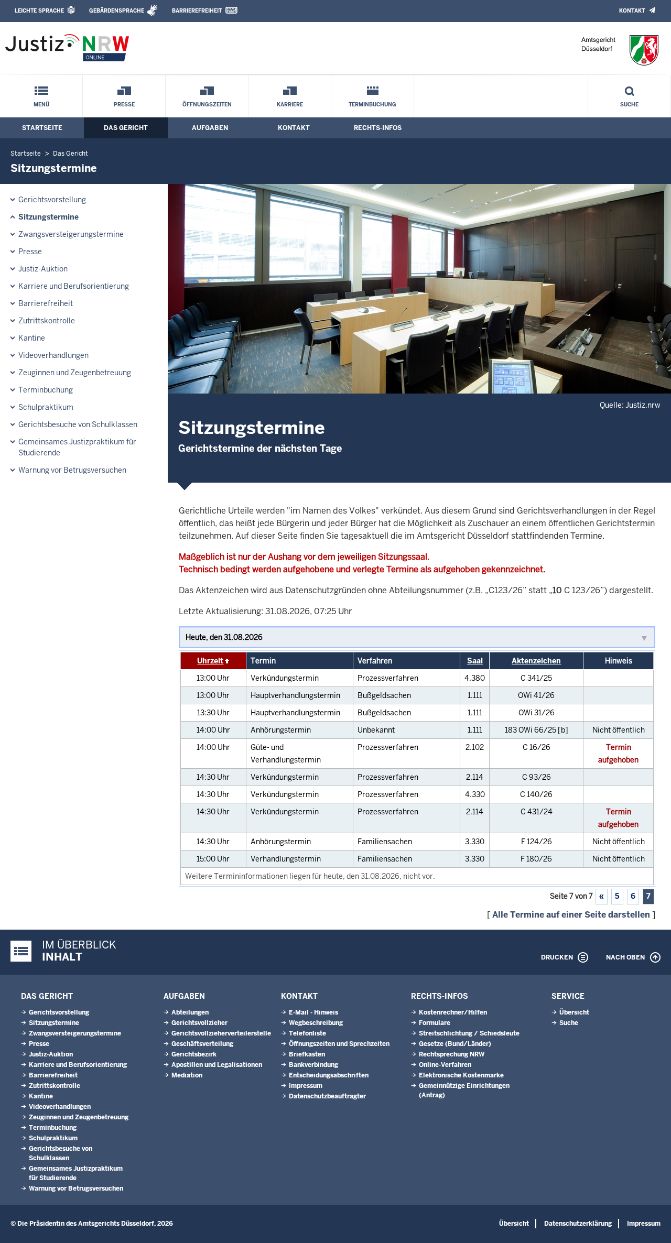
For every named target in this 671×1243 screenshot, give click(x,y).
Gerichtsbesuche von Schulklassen (77, 424)
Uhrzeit (210, 661)
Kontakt (632, 10)
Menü (41, 104)
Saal (475, 661)
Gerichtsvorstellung (52, 199)
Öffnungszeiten (207, 104)
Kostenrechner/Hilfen (453, 1012)
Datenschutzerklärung (578, 1223)
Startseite (42, 128)
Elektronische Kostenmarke (461, 1075)
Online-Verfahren (445, 1065)
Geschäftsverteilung (202, 1044)
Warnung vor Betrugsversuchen (72, 470)
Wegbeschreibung (316, 1023)
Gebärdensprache (116, 10)
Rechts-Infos (378, 128)
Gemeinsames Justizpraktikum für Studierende (77, 447)
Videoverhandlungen (53, 355)
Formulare (434, 1023)
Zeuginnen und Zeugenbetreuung (74, 372)
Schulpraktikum (45, 407)
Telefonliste (307, 1033)
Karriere (290, 104)
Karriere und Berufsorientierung (73, 286)
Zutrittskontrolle (46, 320)
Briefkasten (307, 1054)
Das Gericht (126, 128)
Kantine (31, 338)
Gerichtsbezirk (194, 1054)
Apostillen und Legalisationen (216, 1065)
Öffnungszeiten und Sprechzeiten (339, 1044)
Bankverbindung (313, 1065)
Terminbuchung (372, 104)
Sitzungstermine (48, 217)
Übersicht (574, 1012)
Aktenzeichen (536, 661)
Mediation (186, 1075)
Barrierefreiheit (197, 10)
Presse (124, 104)
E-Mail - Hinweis (313, 1012)
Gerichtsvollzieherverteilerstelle (221, 1033)
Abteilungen (190, 1012)
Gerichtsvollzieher (199, 1023)
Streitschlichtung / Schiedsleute (469, 1033)
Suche (629, 104)
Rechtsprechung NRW (451, 1054)
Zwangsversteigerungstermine (71, 234)
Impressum (305, 1086)
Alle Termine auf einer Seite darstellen (571, 914)
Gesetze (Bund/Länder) (455, 1044)
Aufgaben (210, 128)
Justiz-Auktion (43, 269)
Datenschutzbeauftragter (327, 1096)
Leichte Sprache (39, 10)
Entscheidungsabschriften (329, 1075)
